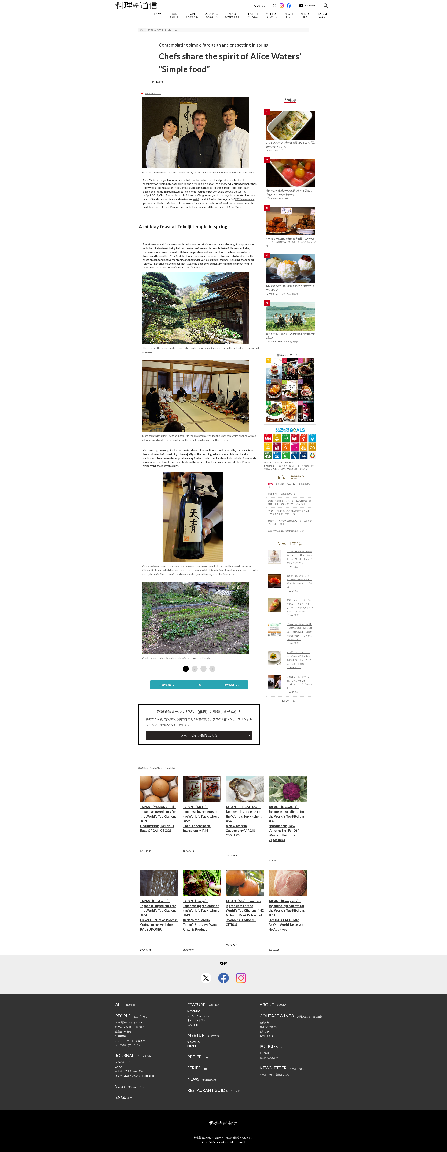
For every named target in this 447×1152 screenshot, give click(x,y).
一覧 (199, 684)
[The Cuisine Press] (136, 5)
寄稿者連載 (121, 1036)
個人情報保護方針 (269, 1057)
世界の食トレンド (124, 1062)
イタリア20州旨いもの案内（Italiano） (135, 1075)
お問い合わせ (266, 1036)
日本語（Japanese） (153, 94)
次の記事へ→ (231, 684)
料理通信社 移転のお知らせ (281, 494)
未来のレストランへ (197, 1020)
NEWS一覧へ (290, 701)
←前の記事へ (166, 684)
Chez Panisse (183, 187)
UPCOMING (193, 1041)
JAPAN (118, 1066)
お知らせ (264, 1031)
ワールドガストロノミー (199, 1015)
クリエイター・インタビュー (130, 1040)
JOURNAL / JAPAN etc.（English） (163, 30)
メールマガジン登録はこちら (199, 735)
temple (166, 461)
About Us (259, 6)
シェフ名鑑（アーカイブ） (128, 1045)
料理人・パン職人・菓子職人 (130, 1027)
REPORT (191, 1046)
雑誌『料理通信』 (269, 1027)
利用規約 (264, 1053)
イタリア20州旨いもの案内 (129, 1071)
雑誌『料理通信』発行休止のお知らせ (286, 530)
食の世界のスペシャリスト (128, 1022)
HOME (158, 13)
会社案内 (264, 1022)
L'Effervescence (244, 199)
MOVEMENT (194, 1011)
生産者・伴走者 (123, 1031)
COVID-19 (193, 1024)
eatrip (196, 199)
